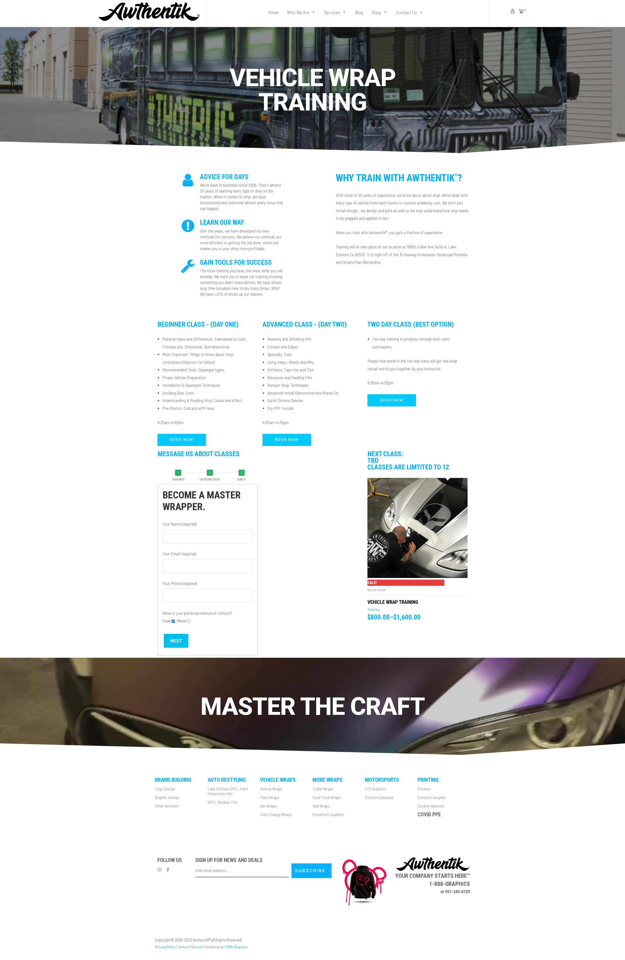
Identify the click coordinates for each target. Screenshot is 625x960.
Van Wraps (268, 805)
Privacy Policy (165, 946)
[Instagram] (159, 870)
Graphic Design (167, 797)
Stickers (424, 788)
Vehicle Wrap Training (392, 602)
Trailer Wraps (322, 788)
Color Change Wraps (276, 814)
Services (332, 12)
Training (373, 609)
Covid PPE (429, 814)
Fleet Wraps (269, 797)
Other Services (166, 805)
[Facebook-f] (168, 870)
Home (273, 12)
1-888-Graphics (235, 946)
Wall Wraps (321, 805)
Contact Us (406, 12)
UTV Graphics (375, 788)
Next (176, 640)
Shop (376, 12)
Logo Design (165, 788)
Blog (359, 12)
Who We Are (298, 12)
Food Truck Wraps (326, 797)
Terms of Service (190, 946)
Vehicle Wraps (271, 788)
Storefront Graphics (328, 814)
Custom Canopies (379, 797)
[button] (181, 440)
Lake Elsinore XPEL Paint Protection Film (228, 791)
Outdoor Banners (430, 805)
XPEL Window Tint (222, 802)
